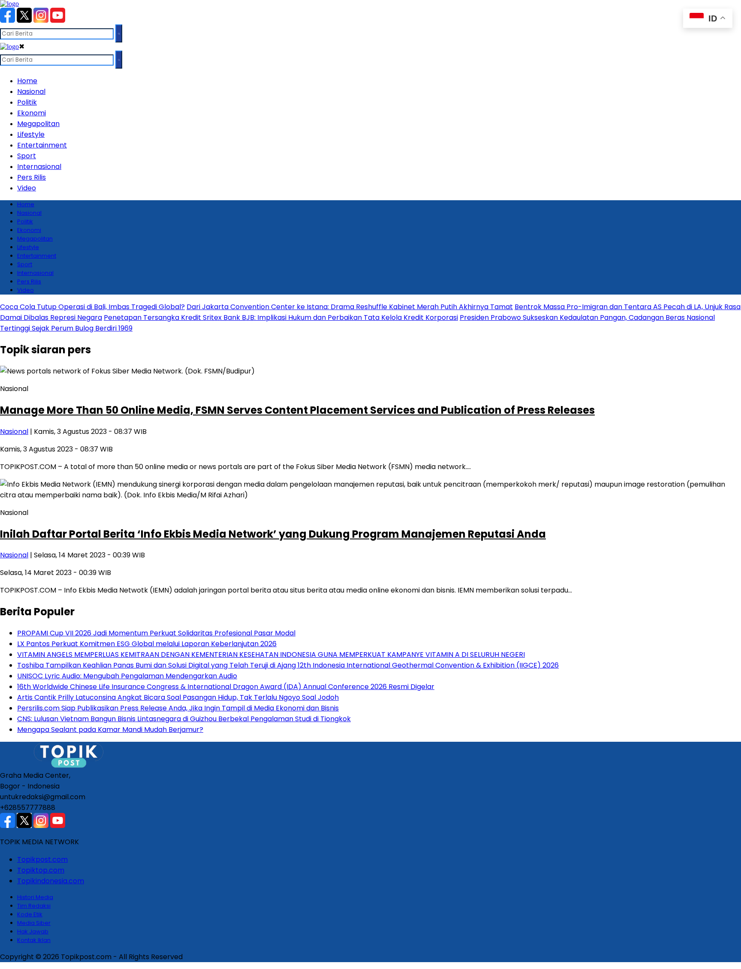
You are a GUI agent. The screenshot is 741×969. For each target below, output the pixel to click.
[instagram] (40, 20)
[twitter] (24, 20)
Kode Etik (29, 914)
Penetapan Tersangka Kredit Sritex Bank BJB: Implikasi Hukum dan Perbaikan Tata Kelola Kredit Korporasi (281, 317)
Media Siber (34, 923)
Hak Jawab (32, 931)
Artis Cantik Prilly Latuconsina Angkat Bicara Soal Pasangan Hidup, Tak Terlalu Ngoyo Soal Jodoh (178, 697)
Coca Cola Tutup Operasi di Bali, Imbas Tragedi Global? (92, 307)
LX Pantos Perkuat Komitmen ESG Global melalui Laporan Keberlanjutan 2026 (147, 644)
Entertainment (42, 145)
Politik (27, 102)
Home (27, 81)
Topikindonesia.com (50, 881)
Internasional (39, 167)
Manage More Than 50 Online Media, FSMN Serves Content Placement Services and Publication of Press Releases (297, 410)
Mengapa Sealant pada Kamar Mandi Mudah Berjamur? (110, 729)
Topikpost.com (42, 859)
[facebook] (7, 20)
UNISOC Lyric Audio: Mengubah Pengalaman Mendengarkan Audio (127, 676)
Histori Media (35, 897)
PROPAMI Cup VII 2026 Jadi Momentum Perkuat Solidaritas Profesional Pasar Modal (156, 633)
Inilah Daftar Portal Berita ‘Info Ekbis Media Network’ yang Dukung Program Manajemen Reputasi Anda (273, 534)
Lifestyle (31, 134)
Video (26, 188)
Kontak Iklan (34, 940)
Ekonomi (31, 113)
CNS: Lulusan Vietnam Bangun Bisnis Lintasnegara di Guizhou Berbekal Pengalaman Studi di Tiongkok (184, 719)
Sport (26, 156)
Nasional (31, 91)
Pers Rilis (31, 177)
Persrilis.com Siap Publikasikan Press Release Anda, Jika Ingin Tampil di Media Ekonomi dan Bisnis (178, 708)
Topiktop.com (40, 870)
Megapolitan (38, 124)
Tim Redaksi (34, 906)
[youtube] (57, 20)
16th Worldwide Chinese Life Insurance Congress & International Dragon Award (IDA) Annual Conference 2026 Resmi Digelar (225, 687)
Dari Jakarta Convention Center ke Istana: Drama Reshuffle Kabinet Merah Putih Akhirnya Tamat (350, 307)
